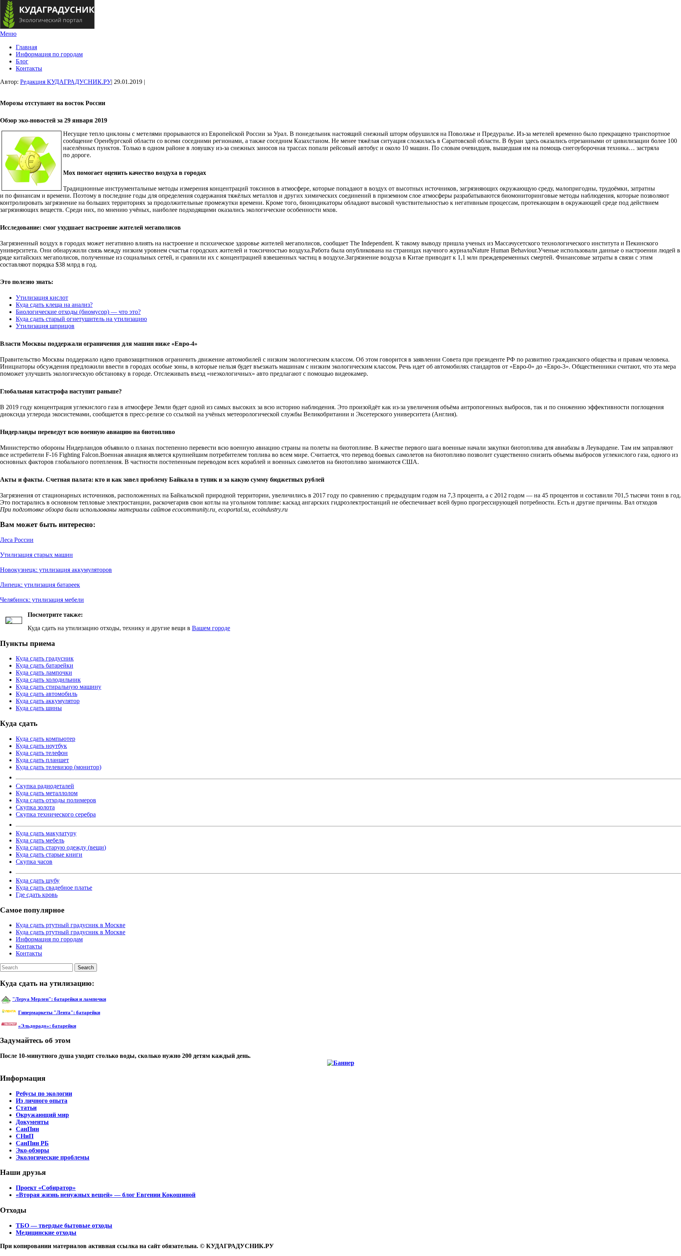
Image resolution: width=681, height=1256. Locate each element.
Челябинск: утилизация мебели (42, 599)
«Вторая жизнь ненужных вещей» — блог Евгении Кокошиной (105, 1194)
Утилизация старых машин (36, 554)
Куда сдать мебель (40, 840)
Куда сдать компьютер (45, 738)
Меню (8, 33)
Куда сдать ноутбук (41, 745)
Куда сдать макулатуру (46, 833)
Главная (26, 47)
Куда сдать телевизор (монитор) (58, 767)
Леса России (16, 539)
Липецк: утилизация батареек (40, 584)
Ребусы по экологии (44, 1093)
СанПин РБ (32, 1143)
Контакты (29, 68)
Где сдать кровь (37, 894)
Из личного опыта (41, 1100)
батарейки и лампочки (59, 999)
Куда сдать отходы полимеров (56, 800)
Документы (32, 1122)
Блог (22, 61)
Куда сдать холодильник (48, 679)
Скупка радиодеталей (45, 786)
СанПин (27, 1129)
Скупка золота (35, 807)
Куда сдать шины (39, 708)
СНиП (24, 1136)
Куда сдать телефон (42, 753)
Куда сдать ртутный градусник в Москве (70, 925)
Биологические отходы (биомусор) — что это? (78, 311)
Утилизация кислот (42, 297)
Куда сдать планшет (42, 760)
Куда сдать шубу (38, 880)
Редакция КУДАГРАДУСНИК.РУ (65, 81)
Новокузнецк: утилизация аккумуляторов (56, 569)
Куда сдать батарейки (44, 665)
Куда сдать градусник (45, 658)
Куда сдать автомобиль (46, 693)
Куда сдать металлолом (47, 793)
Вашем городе (211, 628)
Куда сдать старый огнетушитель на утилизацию (81, 318)
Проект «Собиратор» (46, 1187)
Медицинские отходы (46, 1232)
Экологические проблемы (52, 1157)
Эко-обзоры (32, 1150)
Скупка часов (34, 861)
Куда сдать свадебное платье (54, 887)
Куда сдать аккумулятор (48, 701)
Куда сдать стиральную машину (58, 686)
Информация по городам (49, 54)
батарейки (77, 1012)
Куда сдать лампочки (44, 672)
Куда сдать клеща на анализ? (54, 304)
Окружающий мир (42, 1114)
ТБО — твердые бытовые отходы (64, 1225)
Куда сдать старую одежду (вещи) (61, 847)
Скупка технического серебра (56, 814)
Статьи (26, 1107)
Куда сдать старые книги (49, 854)
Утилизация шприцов (45, 326)
